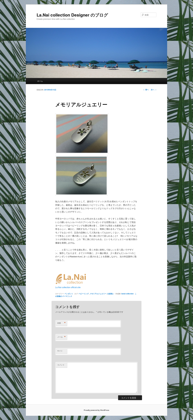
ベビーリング (84, 293)
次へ (153, 89)
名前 (61, 323)
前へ (146, 89)
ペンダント (69, 293)
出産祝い (110, 293)
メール (61, 337)
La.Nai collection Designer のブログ (72, 15)
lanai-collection (127, 293)
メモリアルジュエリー (98, 293)
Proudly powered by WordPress (96, 410)
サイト (60, 350)
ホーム (40, 81)
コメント (61, 364)
